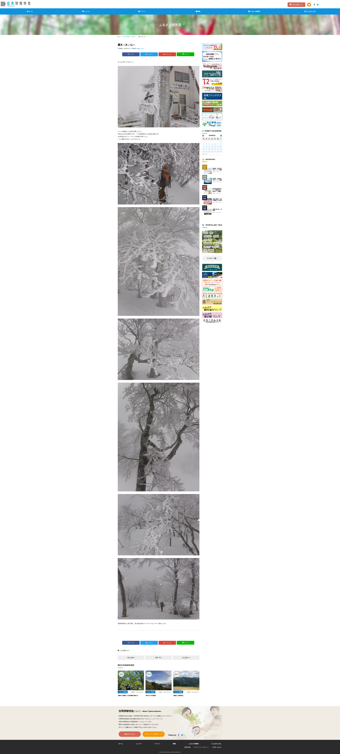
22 (220, 149)
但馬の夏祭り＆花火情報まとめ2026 (217, 199)
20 (215, 149)
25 (209, 151)
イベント (143, 11)
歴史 (210, 239)
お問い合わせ (217, 747)
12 (212, 146)
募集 (199, 11)
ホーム (31, 11)
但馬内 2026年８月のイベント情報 (217, 169)
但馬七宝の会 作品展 (217, 210)
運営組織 (188, 747)
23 (203, 151)
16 (203, 149)
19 (212, 149)
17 (206, 149)
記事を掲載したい (297, 4)
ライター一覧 (211, 258)
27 (215, 151)
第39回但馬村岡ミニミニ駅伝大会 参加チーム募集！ (217, 190)
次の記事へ (185, 657)
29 (220, 151)
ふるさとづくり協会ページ (153, 734)
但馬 (205, 250)
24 (206, 151)
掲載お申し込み (129, 734)
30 (203, 154)
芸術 (205, 239)
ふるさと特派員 (255, 11)
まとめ (206, 233)
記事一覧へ (158, 657)
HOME (118, 36)
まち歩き (216, 236)
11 (209, 146)
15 (220, 146)
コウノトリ (207, 246)
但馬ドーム (215, 246)
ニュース (87, 11)
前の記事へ (131, 657)
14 (218, 146)
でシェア (131, 54)
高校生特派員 (207, 243)
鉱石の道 (216, 243)
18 (209, 149)
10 (206, 146)
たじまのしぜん (311, 11)
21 (218, 149)
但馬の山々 (134, 36)
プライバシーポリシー (202, 747)
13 (215, 146)
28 (218, 151)
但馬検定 (211, 250)
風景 (211, 233)
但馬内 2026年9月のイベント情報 (217, 179)
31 (206, 154)
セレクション (207, 236)
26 (212, 151)
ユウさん (141, 48)
